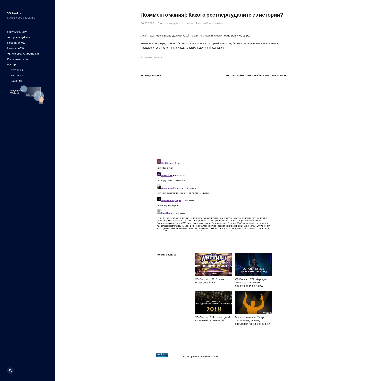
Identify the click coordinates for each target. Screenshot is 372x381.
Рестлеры (17, 70)
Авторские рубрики (18, 37)
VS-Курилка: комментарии (23, 53)
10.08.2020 (147, 23)
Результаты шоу (17, 31)
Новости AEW (15, 48)
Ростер (11, 64)
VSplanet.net (14, 13)
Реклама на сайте (18, 59)
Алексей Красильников (209, 23)
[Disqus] (213, 116)
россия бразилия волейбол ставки (200, 356)
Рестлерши (17, 75)
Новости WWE (16, 42)
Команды (16, 81)
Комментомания (152, 57)
